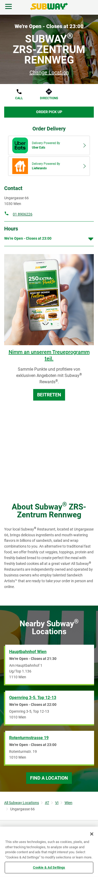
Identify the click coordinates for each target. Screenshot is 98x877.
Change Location (49, 72)
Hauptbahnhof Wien (28, 651)
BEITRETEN (49, 394)
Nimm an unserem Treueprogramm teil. (49, 355)
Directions (49, 98)
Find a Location (49, 778)
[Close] (91, 834)
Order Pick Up (49, 112)
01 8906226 (22, 214)
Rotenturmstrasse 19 (29, 737)
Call (19, 98)
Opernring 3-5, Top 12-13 (32, 697)
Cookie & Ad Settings (49, 867)
